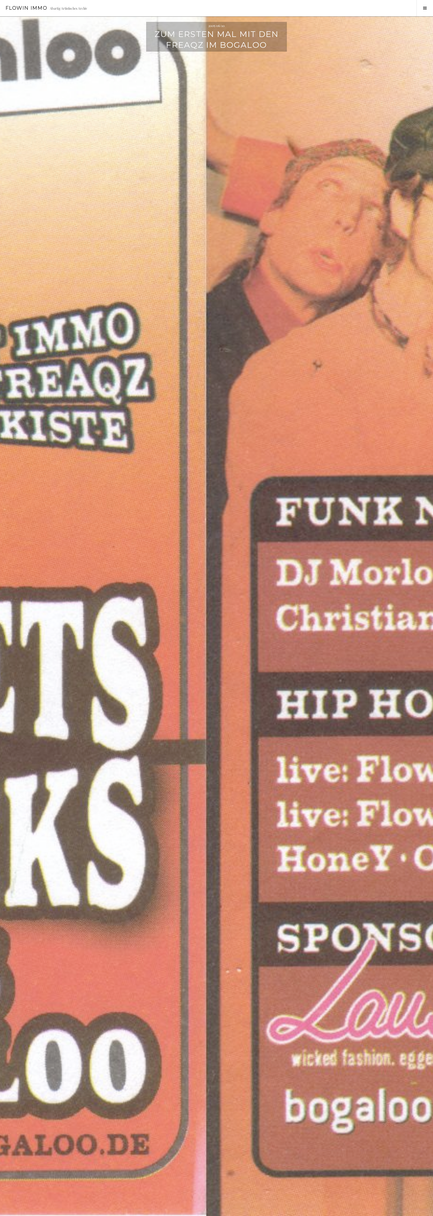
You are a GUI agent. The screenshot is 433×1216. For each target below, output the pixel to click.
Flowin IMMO (26, 8)
